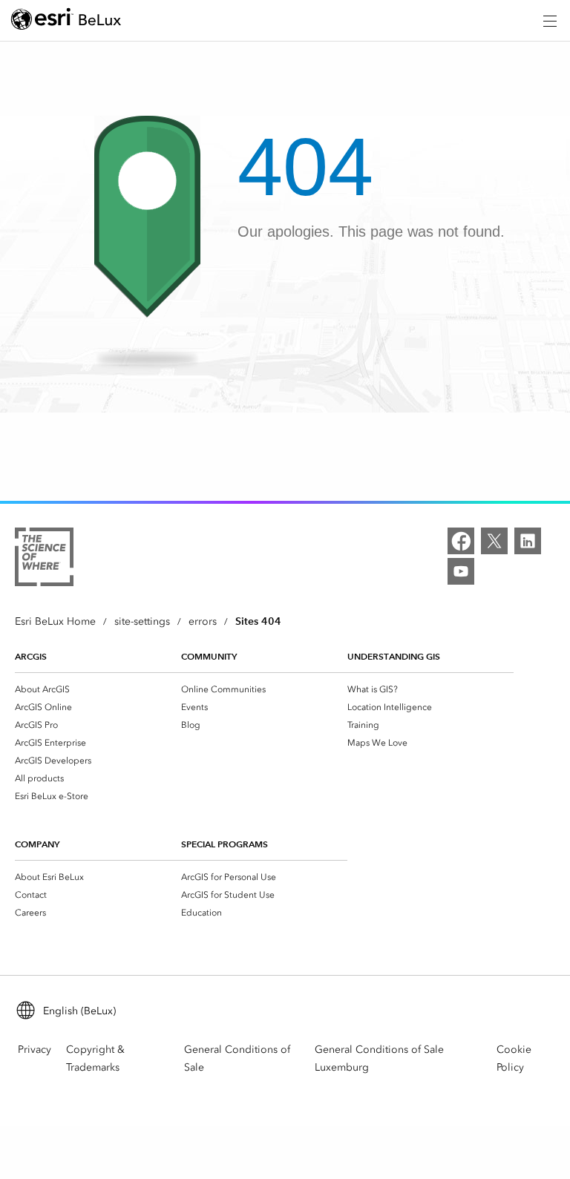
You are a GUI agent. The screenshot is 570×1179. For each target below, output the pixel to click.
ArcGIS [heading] (31, 656)
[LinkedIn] (527, 541)
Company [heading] (37, 844)
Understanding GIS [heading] (393, 656)
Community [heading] (209, 656)
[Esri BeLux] (66, 21)
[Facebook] (461, 541)
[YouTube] (461, 571)
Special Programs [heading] (224, 844)
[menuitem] (98, 689)
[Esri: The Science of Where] (44, 559)
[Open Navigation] (550, 21)
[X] (494, 541)
